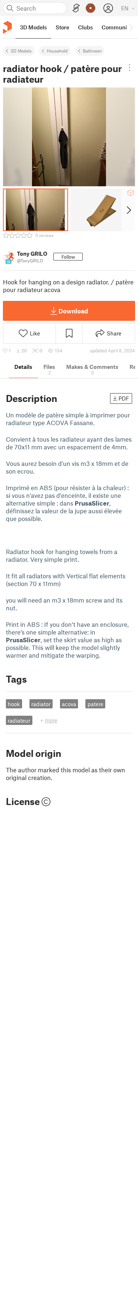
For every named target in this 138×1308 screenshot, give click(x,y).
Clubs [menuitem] (85, 27)
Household (57, 50)
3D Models (21, 50)
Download (73, 311)
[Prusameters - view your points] (90, 8)
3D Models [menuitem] (33, 27)
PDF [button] (123, 398)
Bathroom (92, 50)
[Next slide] (128, 209)
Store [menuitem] (62, 27)
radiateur (19, 720)
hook (14, 704)
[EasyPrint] (76, 8)
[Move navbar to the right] (130, 27)
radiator (40, 704)
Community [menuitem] (117, 27)
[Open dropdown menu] (129, 67)
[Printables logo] (7, 27)
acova (69, 704)
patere (95, 704)
